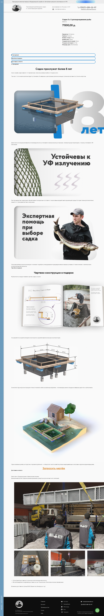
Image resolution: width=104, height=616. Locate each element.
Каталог (43, 604)
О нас (42, 610)
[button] (54, 468)
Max (64, 609)
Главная (43, 601)
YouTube (65, 601)
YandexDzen (66, 604)
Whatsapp (66, 606)
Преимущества (45, 607)
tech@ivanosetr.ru (60, 9)
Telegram (65, 612)
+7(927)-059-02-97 (87, 7)
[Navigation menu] (2, 2)
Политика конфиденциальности (21, 613)
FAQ (42, 613)
